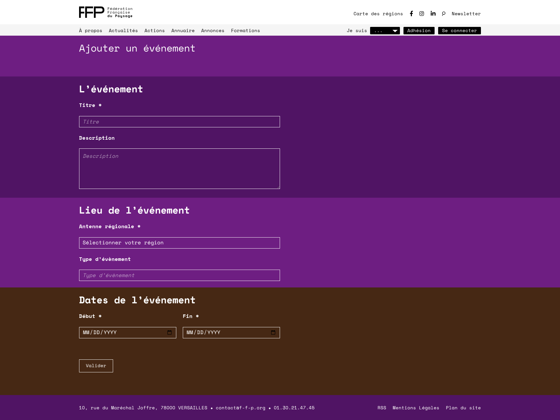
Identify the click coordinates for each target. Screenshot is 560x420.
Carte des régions (378, 13)
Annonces (213, 30)
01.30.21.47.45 (294, 407)
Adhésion (419, 30)
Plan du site (463, 407)
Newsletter (466, 13)
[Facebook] (411, 13)
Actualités (123, 30)
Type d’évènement (105, 259)
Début (90, 316)
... (378, 30)
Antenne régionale (110, 226)
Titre (90, 105)
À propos (90, 30)
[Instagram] (421, 13)
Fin (191, 316)
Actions (155, 30)
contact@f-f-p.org (240, 407)
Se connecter (459, 30)
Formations (245, 30)
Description (97, 138)
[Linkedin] (433, 13)
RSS (382, 407)
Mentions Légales (416, 407)
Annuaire (183, 30)
